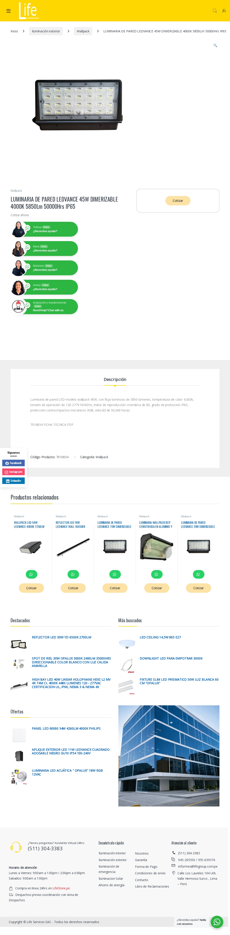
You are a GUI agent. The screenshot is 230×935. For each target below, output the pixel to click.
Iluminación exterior (46, 31)
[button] (215, 45)
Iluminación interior (112, 853)
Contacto (141, 880)
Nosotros (142, 853)
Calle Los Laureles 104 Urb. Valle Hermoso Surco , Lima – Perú (197, 878)
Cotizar (178, 200)
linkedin (16, 480)
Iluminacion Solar (111, 878)
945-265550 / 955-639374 (196, 860)
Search (214, 10)
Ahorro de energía (111, 885)
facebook (16, 462)
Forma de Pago (146, 866)
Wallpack (83, 31)
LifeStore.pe (61, 888)
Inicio (14, 31)
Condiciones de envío (150, 873)
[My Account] (224, 10)
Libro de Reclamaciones (152, 886)
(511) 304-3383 (189, 853)
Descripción (115, 379)
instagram (15, 471)
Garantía (141, 860)
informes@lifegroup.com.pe (198, 866)
